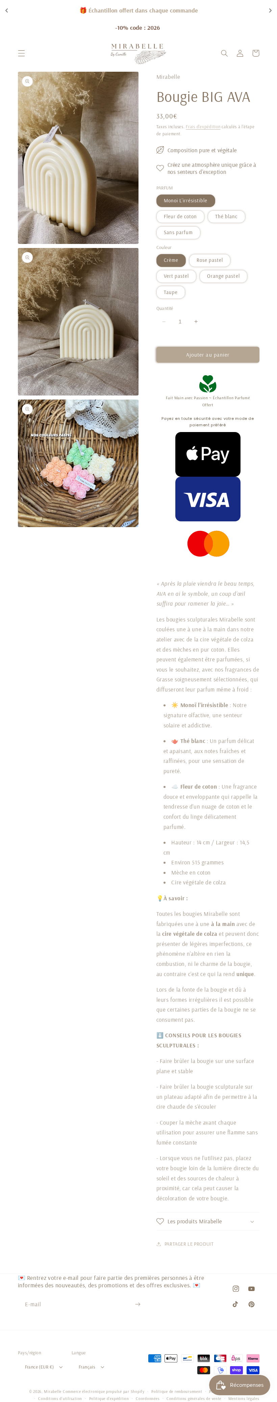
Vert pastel (176, 276)
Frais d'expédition (203, 126)
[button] (21, 53)
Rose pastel (210, 260)
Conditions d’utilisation (60, 1398)
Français (87, 1367)
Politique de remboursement (176, 1391)
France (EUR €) (39, 1367)
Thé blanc (226, 216)
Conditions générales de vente (194, 1398)
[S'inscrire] (137, 1304)
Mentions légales (243, 1398)
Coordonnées (147, 1398)
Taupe (171, 292)
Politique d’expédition (109, 1398)
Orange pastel (223, 276)
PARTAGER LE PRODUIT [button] (189, 1244)
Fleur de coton (180, 216)
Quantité (164, 308)
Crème (171, 260)
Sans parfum (178, 232)
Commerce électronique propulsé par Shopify (104, 1391)
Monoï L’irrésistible (186, 200)
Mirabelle (52, 1391)
